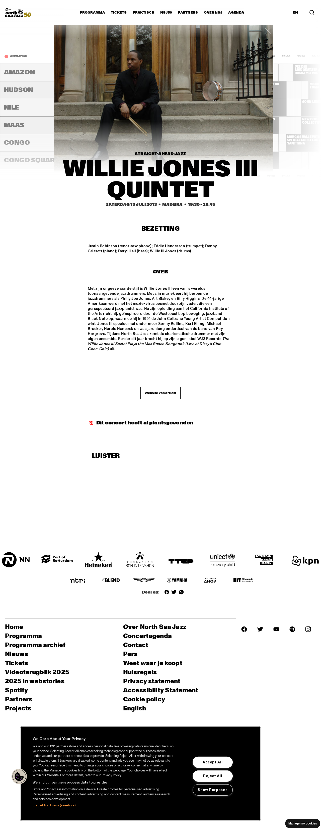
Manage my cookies (302, 823)
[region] (140, 773)
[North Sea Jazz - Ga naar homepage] (18, 12)
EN (295, 12)
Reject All (212, 775)
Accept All (212, 762)
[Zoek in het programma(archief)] (312, 12)
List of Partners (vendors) (54, 805)
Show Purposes (212, 789)
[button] (19, 776)
